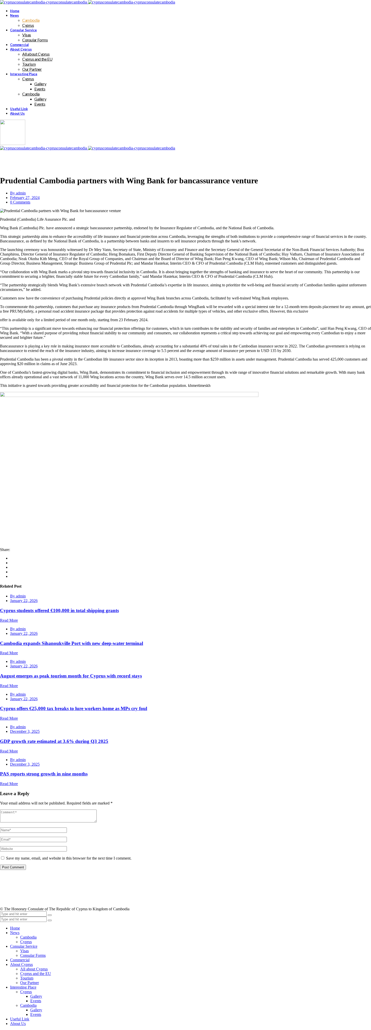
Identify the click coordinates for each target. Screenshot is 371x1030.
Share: (5, 549)
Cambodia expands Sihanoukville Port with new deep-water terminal (71, 643)
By (18, 193)
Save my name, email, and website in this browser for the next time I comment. (68, 858)
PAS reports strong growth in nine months (44, 773)
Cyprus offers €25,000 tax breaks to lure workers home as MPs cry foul (73, 708)
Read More (9, 620)
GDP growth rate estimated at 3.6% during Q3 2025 (54, 741)
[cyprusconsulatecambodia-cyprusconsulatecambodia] (87, 2)
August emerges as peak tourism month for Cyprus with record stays (71, 676)
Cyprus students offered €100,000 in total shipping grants (59, 610)
